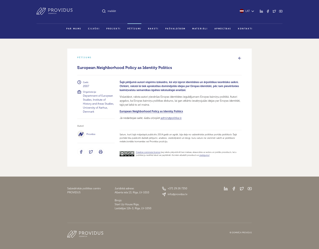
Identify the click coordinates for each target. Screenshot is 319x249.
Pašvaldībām (175, 29)
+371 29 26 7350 (177, 188)
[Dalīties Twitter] (91, 152)
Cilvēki (94, 29)
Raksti (153, 29)
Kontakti (245, 29)
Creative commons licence (148, 152)
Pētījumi (134, 29)
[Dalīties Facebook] (81, 152)
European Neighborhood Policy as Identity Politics (151, 111)
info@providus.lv (177, 194)
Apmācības (222, 29)
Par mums (73, 29)
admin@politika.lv (170, 118)
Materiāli (200, 29)
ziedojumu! (204, 155)
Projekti (113, 29)
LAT (247, 11)
